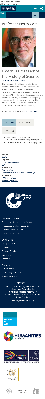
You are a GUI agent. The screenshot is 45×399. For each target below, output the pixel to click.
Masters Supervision (10, 180)
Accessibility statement (11, 272)
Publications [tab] (25, 122)
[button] (35, 8)
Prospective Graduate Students (15, 226)
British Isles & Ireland (10, 162)
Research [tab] (9, 122)
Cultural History (8, 170)
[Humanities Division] (22, 337)
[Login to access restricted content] (42, 8)
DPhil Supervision (9, 178)
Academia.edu (31, 111)
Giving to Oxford (9, 243)
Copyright (6, 265)
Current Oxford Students (12, 229)
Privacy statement (9, 276)
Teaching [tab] (9, 130)
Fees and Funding (9, 251)
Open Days (6, 255)
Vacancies (6, 258)
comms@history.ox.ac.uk (22, 301)
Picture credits (8, 268)
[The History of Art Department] (10, 319)
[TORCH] (21, 356)
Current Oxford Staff (11, 233)
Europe (5, 165)
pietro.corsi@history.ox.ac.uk (14, 80)
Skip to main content (8, 4)
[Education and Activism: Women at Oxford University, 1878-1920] (12, 374)
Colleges (5, 247)
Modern (5, 157)
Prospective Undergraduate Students (18, 222)
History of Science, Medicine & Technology (18, 172)
